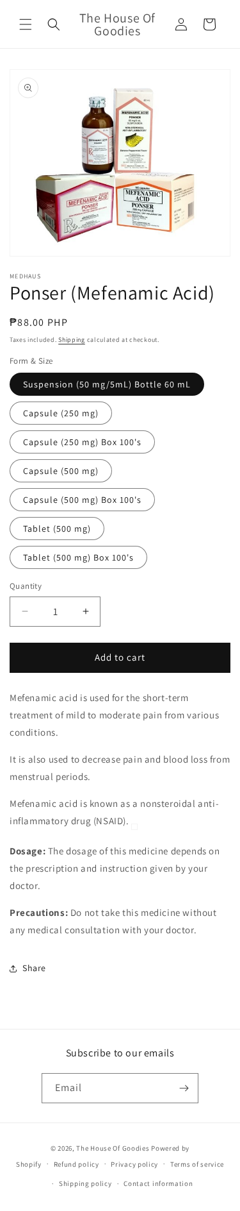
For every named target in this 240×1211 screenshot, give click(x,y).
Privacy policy (134, 1164)
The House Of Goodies (112, 1148)
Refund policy (76, 1164)
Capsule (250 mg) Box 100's (82, 442)
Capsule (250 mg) (61, 413)
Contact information (158, 1183)
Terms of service (197, 1164)
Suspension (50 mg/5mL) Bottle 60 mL (107, 384)
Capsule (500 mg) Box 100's (82, 499)
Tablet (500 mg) (57, 528)
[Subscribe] (184, 1088)
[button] (26, 24)
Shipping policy (85, 1183)
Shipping (71, 339)
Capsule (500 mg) (61, 471)
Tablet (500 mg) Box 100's (78, 557)
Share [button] (34, 968)
